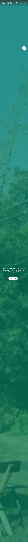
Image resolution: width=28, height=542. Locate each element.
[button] (21, 3)
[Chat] (24, 48)
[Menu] (25, 3)
